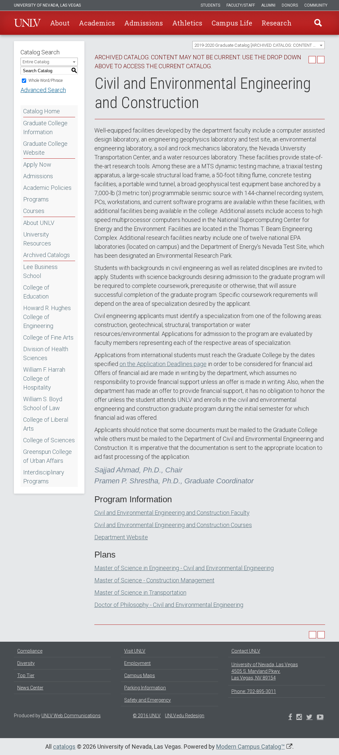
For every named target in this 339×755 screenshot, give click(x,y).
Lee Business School (40, 271)
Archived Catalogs (46, 254)
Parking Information (145, 687)
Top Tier (25, 675)
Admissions (143, 23)
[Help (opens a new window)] (320, 59)
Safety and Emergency (147, 700)
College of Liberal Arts (45, 424)
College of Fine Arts (48, 337)
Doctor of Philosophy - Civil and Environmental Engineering (168, 604)
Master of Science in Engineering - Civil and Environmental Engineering (184, 568)
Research (277, 23)
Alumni (268, 5)
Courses (33, 210)
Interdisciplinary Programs (43, 477)
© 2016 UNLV (147, 715)
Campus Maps (139, 675)
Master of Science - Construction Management (154, 580)
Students (210, 5)
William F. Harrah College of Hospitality (44, 378)
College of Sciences (49, 440)
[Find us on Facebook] (290, 717)
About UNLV (38, 222)
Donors (290, 5)
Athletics (187, 23)
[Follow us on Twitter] (299, 717)
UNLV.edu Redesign (184, 715)
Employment (137, 663)
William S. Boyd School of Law (42, 403)
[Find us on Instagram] (309, 717)
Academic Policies (47, 187)
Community (315, 5)
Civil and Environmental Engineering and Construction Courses (173, 524)
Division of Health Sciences (45, 353)
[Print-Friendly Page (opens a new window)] (312, 59)
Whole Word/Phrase (45, 80)
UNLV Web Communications (71, 715)
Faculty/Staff (240, 5)
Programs (36, 199)
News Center (30, 687)
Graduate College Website (45, 148)
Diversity (26, 663)
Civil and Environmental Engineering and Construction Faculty (172, 512)
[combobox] (258, 45)
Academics (97, 23)
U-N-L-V (27, 23)
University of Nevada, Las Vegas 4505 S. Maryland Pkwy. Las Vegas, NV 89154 (264, 671)
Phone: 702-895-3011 (253, 691)
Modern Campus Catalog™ (250, 746)
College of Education (36, 292)
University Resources (37, 239)
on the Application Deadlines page (163, 363)
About (60, 23)
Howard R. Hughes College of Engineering (47, 316)
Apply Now (37, 164)
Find (318, 23)
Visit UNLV (134, 651)
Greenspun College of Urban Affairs (47, 456)
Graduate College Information (45, 127)
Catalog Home (41, 111)
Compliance (29, 651)
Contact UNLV (245, 651)
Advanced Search (43, 89)
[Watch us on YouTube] (320, 717)
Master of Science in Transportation (140, 592)
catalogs (64, 746)
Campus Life (232, 23)
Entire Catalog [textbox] (36, 61)
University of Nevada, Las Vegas (47, 5)
